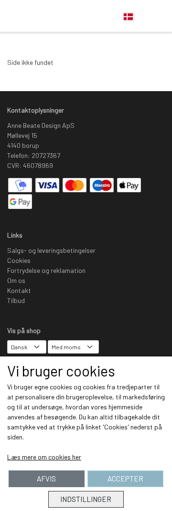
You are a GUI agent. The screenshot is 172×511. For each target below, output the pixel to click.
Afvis (46, 478)
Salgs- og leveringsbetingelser (51, 250)
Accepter (125, 478)
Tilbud (16, 300)
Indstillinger (85, 499)
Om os (16, 280)
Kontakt (19, 290)
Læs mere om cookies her (44, 457)
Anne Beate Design (29, 17)
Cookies (19, 260)
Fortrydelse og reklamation (46, 270)
